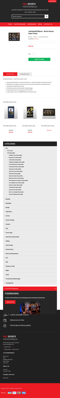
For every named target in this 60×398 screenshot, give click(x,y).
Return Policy (6, 361)
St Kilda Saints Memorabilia (15, 187)
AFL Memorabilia (11, 153)
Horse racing (9, 232)
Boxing (7, 207)
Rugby (7, 270)
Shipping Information (8, 359)
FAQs (4, 357)
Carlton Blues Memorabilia (15, 159)
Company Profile (7, 371)
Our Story (5, 369)
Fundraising (31, 24)
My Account (6, 356)
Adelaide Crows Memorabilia (15, 155)
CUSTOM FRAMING (11, 288)
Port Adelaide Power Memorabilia (16, 182)
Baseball (8, 199)
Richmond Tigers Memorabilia (15, 185)
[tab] (10, 74)
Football (8, 224)
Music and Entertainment (12, 253)
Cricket (8, 215)
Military (8, 241)
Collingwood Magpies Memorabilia (16, 162)
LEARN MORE (10, 302)
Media (40, 24)
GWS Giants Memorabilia (14, 173)
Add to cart (39, 59)
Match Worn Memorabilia (12, 236)
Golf (7, 228)
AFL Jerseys (10, 150)
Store (10, 24)
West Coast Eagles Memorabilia (16, 192)
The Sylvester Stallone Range (13, 278)
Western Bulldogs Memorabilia (16, 194)
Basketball (8, 203)
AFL (7, 148)
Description (10, 74)
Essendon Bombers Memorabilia (16, 164)
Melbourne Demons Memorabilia (16, 178)
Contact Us (48, 24)
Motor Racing (9, 245)
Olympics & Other (10, 266)
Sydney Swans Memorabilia (15, 189)
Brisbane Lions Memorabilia (15, 157)
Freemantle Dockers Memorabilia (16, 166)
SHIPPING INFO (24, 74)
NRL (7, 262)
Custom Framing (20, 24)
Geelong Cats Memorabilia (15, 169)
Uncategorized (9, 283)
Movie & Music (9, 249)
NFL (7, 257)
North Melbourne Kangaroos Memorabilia (18, 180)
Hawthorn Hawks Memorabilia (16, 175)
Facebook (6, 377)
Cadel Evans (9, 211)
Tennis (7, 274)
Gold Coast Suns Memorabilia (15, 171)
